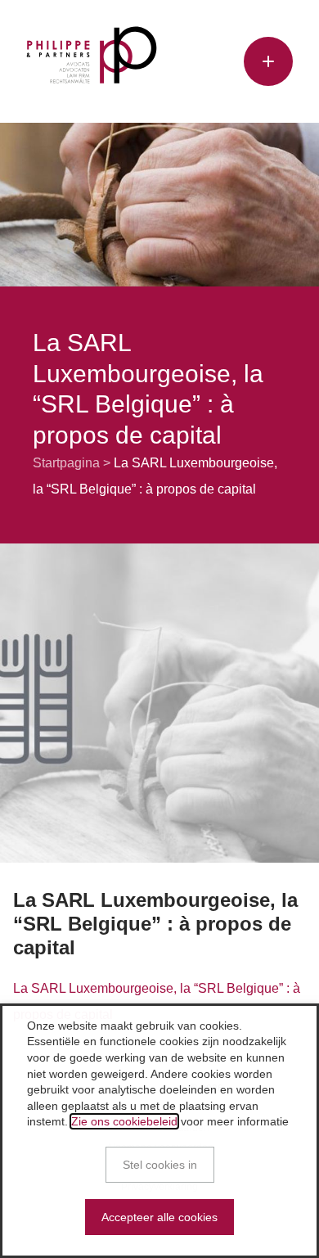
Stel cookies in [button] (160, 1164)
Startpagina (66, 463)
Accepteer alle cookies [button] (159, 1217)
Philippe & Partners (91, 54)
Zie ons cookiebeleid (124, 1121)
